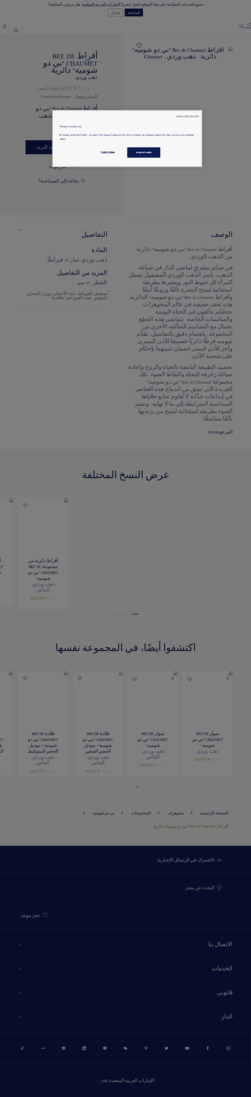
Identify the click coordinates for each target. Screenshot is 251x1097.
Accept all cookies (143, 152)
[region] (127, 138)
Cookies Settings (108, 152)
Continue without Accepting (187, 116)
